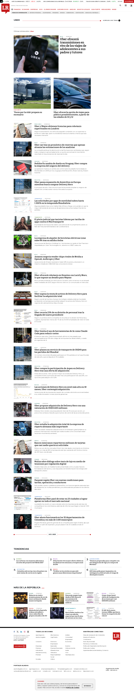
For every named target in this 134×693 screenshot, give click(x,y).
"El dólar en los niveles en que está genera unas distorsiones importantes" (67, 572)
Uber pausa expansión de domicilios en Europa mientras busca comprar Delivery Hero (57, 183)
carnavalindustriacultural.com (22, 671)
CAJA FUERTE (95, 9)
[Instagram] (25, 632)
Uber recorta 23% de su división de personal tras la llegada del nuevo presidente (59, 313)
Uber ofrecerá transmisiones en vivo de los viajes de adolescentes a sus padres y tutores (73, 45)
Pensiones (55, 12)
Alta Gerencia (55, 635)
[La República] (5, 9)
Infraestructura (55, 650)
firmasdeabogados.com (65, 669)
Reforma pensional (35, 12)
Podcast (38, 654)
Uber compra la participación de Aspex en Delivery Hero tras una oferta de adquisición (59, 369)
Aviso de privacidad (89, 641)
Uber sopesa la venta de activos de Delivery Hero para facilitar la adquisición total (60, 295)
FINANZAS (17, 9)
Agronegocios (40, 635)
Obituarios (54, 652)
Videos (53, 659)
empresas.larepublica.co (48, 669)
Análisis (67, 635)
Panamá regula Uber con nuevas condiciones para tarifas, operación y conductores (58, 481)
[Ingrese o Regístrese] (131, 5)
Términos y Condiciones (90, 644)
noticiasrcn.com (57, 671)
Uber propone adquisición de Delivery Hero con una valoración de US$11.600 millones (59, 406)
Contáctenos (87, 639)
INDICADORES (106, 9)
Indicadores (39, 650)
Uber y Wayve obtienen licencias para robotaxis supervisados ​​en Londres (57, 127)
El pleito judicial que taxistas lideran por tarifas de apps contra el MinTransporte (59, 220)
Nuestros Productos (89, 637)
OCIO (40, 9)
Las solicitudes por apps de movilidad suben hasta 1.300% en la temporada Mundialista (59, 202)
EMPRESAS (34, 9)
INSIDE (114, 9)
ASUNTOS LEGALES (83, 9)
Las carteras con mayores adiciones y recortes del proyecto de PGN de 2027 (30, 561)
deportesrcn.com (88, 671)
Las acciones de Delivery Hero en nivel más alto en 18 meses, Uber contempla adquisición (60, 388)
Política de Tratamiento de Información (94, 646)
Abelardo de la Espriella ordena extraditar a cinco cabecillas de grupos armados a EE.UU (38, 613)
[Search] (120, 5)
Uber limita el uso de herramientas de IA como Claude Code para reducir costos (61, 332)
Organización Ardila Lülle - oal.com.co (112, 669)
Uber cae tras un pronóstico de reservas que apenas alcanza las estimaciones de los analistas (59, 146)
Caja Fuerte (54, 637)
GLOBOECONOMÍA (50, 9)
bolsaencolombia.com (80, 669)
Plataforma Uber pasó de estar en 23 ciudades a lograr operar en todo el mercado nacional (60, 500)
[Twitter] (18, 632)
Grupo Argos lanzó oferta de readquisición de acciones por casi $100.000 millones (110, 598)
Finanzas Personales (56, 648)
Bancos (62, 12)
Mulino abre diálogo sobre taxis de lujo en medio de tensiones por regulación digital (59, 462)
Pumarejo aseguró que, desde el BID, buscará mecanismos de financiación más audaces (73, 598)
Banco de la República (92, 12)
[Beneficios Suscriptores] (125, 5)
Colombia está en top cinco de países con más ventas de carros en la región (32, 572)
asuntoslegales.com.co (20, 669)
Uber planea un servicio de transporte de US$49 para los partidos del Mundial (60, 351)
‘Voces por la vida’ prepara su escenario (28, 113)
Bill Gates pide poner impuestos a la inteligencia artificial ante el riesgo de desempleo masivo (104, 573)
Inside (67, 650)
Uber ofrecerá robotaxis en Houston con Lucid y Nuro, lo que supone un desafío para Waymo (60, 276)
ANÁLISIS (73, 9)
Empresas (39, 646)
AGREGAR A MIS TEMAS (110, 20)
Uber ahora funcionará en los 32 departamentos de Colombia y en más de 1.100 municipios (59, 518)
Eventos (67, 646)
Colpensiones (47, 12)
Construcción (80, 12)
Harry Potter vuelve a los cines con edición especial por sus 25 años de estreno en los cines (74, 615)
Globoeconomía (70, 648)
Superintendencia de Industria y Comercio (95, 650)
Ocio (66, 652)
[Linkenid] (21, 632)
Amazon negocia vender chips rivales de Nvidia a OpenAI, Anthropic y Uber (58, 257)
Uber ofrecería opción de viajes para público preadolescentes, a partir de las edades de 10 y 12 (71, 114)
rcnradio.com (47, 671)
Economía (68, 641)
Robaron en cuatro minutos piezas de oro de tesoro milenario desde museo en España (38, 598)
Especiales (54, 646)
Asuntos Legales (40, 637)
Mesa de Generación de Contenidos (94, 635)
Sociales (38, 659)
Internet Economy (41, 652)
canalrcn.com (37, 671)
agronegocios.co (34, 669)
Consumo (38, 641)
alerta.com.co (77, 671)
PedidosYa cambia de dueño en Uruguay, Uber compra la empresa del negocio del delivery (60, 164)
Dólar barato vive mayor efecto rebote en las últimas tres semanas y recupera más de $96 (68, 562)
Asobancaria (70, 12)
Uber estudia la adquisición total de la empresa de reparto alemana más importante (59, 425)
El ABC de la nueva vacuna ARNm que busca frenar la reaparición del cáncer (111, 613)
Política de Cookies (72, 687)
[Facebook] (15, 632)
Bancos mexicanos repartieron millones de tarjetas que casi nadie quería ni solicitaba (59, 444)
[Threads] (28, 632)
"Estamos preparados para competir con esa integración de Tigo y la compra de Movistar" (105, 562)
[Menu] (12, 9)
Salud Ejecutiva (69, 654)
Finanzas (38, 648)
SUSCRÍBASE (129, 1)
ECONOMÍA (25, 9)
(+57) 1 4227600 (19, 640)
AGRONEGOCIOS (62, 9)
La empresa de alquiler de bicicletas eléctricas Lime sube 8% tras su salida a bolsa (60, 239)
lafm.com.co (67, 671)
